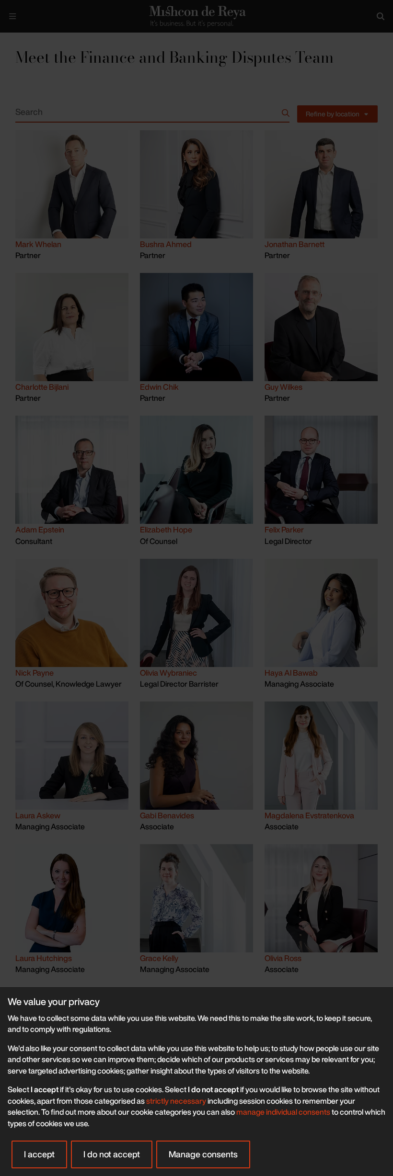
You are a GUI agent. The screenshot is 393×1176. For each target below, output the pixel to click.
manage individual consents (283, 1112)
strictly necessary (176, 1101)
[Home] (196, 16)
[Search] (380, 16)
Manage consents (203, 1154)
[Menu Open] (12, 16)
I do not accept (111, 1154)
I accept (39, 1154)
